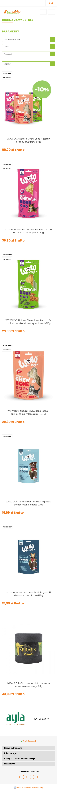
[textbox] (26, 46)
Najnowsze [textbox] (9, 64)
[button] (28, 748)
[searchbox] (27, 54)
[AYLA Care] (15, 719)
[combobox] (28, 46)
